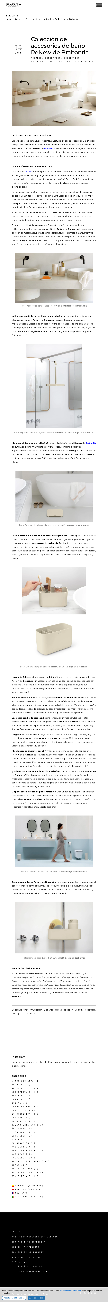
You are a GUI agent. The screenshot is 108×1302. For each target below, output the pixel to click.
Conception (53, 58)
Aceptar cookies (36, 1298)
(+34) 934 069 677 (31, 1266)
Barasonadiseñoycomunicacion (27, 1010)
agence (16, 1232)
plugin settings (19, 1066)
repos (16, 1165)
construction (21, 1114)
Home (9, 19)
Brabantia (49, 148)
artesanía (19, 1096)
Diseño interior (23, 1125)
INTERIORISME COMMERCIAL (29, 1242)
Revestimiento (22, 1169)
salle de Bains (61, 61)
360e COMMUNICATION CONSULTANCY (35, 1237)
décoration (72, 58)
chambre (17, 1099)
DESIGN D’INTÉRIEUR (25, 1247)
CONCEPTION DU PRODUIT (28, 1252)
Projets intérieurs (26, 1161)
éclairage (19, 1129)
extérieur (19, 1136)
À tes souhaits (23, 1081)
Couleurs (79, 1010)
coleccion (68, 1010)
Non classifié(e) (24, 1150)
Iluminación (20, 1143)
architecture (21, 1088)
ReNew (28, 171)
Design (16, 1013)
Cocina (16, 1103)
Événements (20, 1132)
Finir (16, 1139)
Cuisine (17, 1118)
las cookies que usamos (70, 1290)
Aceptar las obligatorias (14, 1298)
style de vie (84, 61)
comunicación (21, 1107)
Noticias (18, 1154)
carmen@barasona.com (32, 1271)
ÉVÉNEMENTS (19, 1262)
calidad (58, 1010)
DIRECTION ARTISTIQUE (27, 1257)
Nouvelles (19, 1158)
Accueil (18, 19)
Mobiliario (39, 61)
